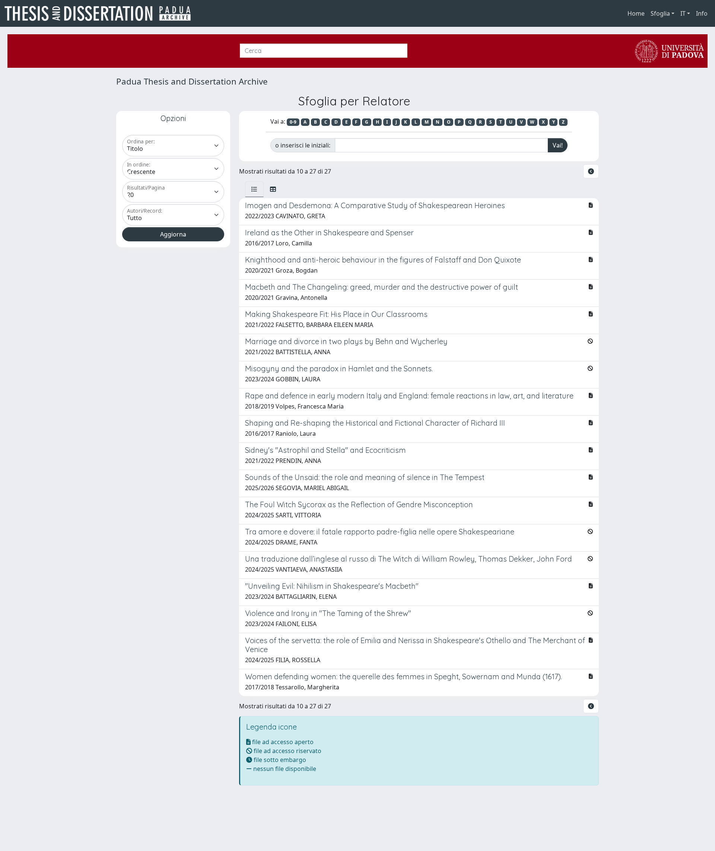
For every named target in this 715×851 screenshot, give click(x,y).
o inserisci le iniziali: (302, 145)
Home (636, 13)
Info (702, 13)
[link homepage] (100, 13)
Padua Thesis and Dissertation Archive (192, 81)
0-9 (293, 122)
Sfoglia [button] (660, 13)
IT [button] (683, 13)
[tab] (254, 189)
